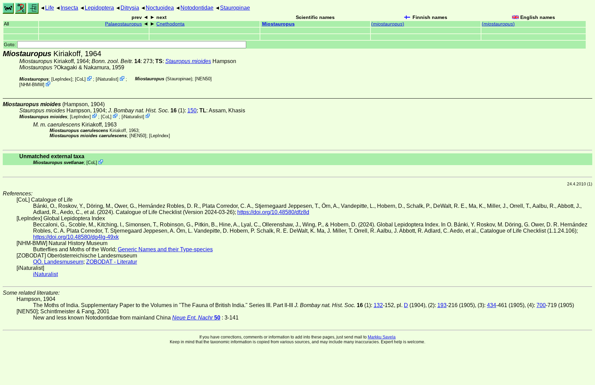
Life (49, 8)
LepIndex (62, 79)
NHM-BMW (32, 84)
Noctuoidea (160, 8)
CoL (80, 79)
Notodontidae (196, 8)
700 (541, 305)
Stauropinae (235, 8)
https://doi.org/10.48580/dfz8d (273, 212)
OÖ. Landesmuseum (58, 262)
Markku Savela (382, 337)
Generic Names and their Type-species (165, 249)
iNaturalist (107, 79)
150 (192, 110)
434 (491, 305)
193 (442, 305)
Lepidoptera (99, 8)
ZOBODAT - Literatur (111, 262)
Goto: (10, 44)
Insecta (69, 8)
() (387, 24)
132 (378, 305)
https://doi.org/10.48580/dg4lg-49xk (76, 237)
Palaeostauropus (123, 24)
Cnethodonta (170, 24)
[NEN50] (203, 78)
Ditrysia (130, 8)
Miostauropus (278, 24)
